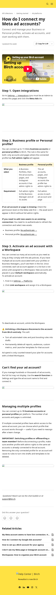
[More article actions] (52, 44)
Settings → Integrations (18, 95)
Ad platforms (37, 13)
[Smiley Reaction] (17, 518)
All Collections (7, 13)
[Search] (47, 3)
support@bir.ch (8, 499)
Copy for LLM (43, 44)
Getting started (22, 13)
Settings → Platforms (23, 281)
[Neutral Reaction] (11, 518)
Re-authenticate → (29, 230)
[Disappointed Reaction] (4, 518)
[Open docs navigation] (52, 3)
